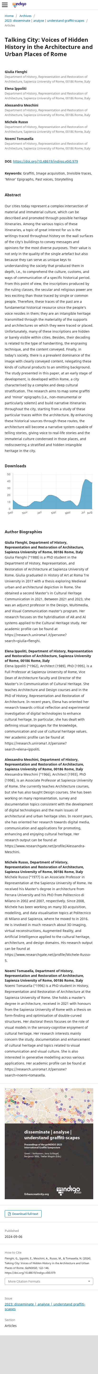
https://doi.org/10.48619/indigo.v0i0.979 (45, 161)
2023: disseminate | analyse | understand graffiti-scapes (44, 20)
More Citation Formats (24, 1281)
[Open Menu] (5, 5)
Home (9, 16)
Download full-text (24, 1214)
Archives (25, 16)
